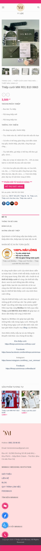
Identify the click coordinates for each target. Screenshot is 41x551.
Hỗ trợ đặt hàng (14, 186)
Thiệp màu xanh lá (10, 83)
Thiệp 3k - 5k (24, 196)
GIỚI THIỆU (7, 474)
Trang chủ (6, 81)
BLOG (4, 483)
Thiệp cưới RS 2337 (29, 411)
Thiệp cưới (33, 196)
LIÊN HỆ (5, 478)
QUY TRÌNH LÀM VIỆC (11, 487)
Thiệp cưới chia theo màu (24, 81)
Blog (25, 328)
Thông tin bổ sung (10, 221)
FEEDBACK (7, 491)
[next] (36, 42)
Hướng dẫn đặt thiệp (11, 231)
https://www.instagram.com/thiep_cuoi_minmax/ (21, 360)
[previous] (5, 42)
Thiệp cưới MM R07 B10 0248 (10, 411)
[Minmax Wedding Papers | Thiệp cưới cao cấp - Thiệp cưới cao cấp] (20, 7)
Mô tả (4, 217)
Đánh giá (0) (6, 226)
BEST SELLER (14, 196)
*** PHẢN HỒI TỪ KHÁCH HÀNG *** (17, 182)
